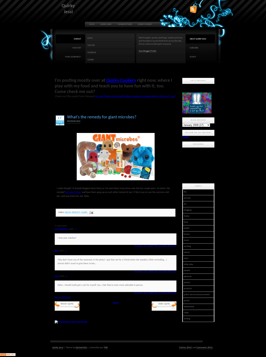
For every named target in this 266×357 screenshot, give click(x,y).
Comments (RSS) (204, 347)
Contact (77, 39)
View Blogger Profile (147, 51)
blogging (187, 210)
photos (187, 282)
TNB (106, 347)
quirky (84, 212)
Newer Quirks (67, 304)
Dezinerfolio (81, 347)
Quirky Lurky (106, 24)
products (76, 212)
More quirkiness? (73, 57)
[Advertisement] (199, 164)
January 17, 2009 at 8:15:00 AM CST (155, 246)
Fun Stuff (76, 48)
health (68, 212)
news (186, 258)
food (186, 222)
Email (90, 38)
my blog (187, 246)
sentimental (189, 307)
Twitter (91, 45)
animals (187, 198)
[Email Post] (90, 212)
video (186, 313)
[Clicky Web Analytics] (8, 355)
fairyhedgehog (61, 229)
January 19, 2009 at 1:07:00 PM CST (155, 271)
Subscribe (194, 48)
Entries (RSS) (185, 347)
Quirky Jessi (57, 347)
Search (193, 57)
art (185, 204)
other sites (188, 264)
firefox (186, 216)
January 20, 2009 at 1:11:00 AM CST (155, 293)
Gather (90, 60)
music (186, 240)
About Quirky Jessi (198, 39)
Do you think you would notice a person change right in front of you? (135, 96)
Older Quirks (164, 304)
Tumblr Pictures (124, 24)
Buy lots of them (73, 192)
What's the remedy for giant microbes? (101, 117)
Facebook (91, 53)
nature (187, 252)
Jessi (57, 276)
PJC (185, 192)
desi (57, 251)
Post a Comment (62, 297)
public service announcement (197, 295)
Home (91, 24)
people (187, 270)
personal (187, 276)
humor (187, 234)
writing (187, 319)
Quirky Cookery (145, 24)
